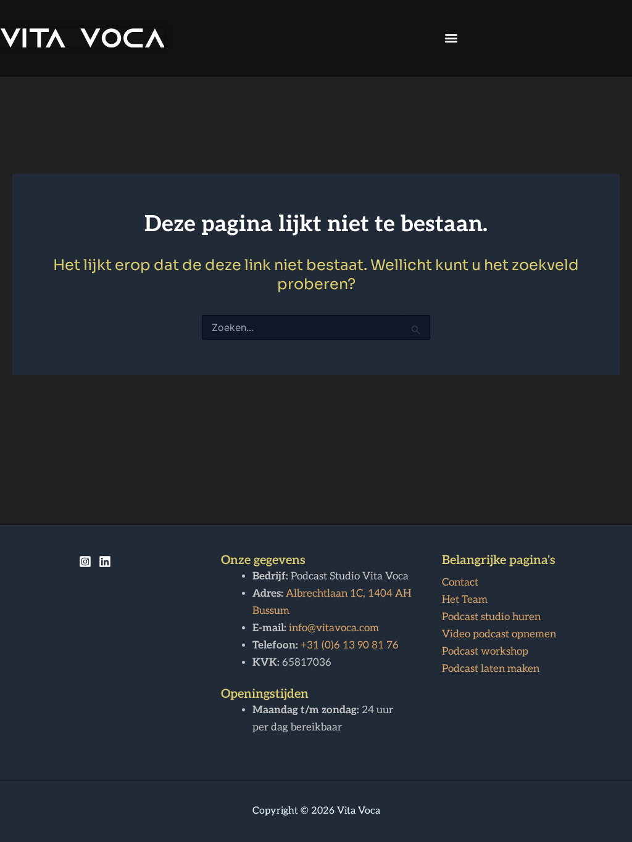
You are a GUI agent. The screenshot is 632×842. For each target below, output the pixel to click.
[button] (451, 38)
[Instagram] (85, 561)
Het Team (465, 600)
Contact (460, 582)
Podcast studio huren (491, 617)
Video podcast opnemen (499, 634)
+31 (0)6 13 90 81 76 (350, 645)
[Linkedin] (105, 561)
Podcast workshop (485, 651)
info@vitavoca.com (334, 628)
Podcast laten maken (490, 669)
